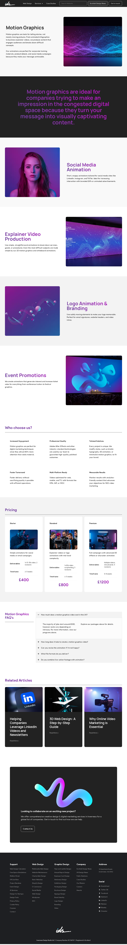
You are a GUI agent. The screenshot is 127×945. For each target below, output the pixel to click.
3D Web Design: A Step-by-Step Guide (63, 723)
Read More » (14, 741)
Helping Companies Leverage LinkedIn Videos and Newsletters (23, 727)
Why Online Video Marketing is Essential (102, 723)
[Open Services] (42, 3)
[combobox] (73, 3)
